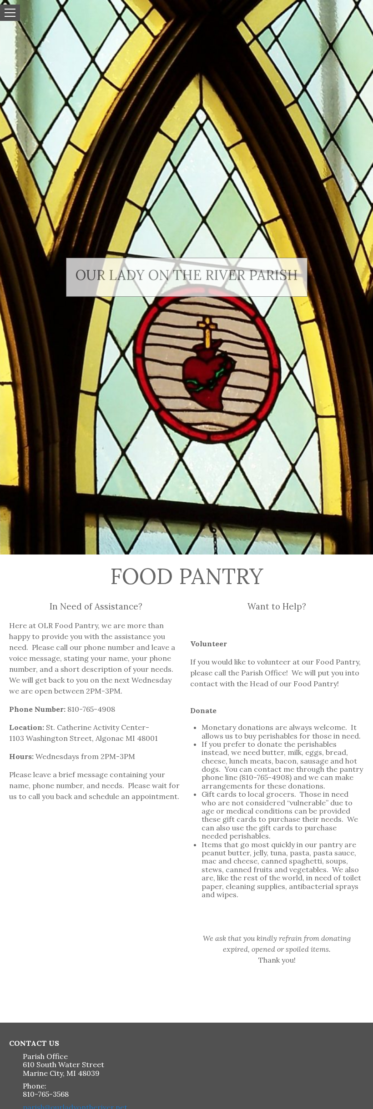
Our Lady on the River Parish (187, 275)
